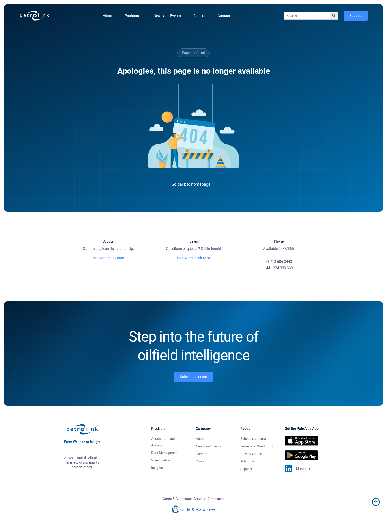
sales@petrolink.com (193, 258)
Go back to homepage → (193, 184)
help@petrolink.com (108, 258)
